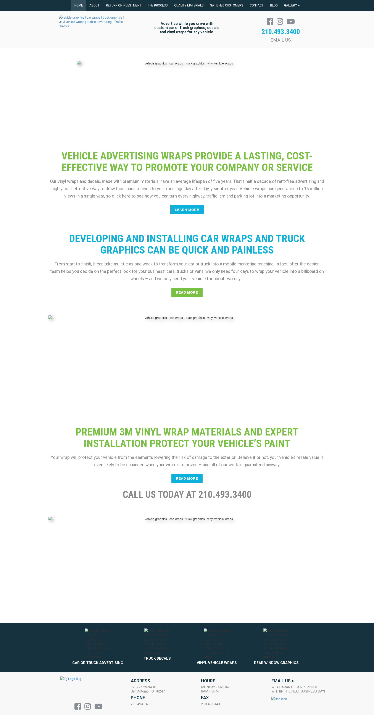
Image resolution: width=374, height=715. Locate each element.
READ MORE (187, 292)
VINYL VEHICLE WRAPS (217, 662)
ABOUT (94, 5)
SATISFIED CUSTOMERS (226, 5)
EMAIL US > (282, 680)
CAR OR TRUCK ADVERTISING (97, 662)
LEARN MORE (187, 210)
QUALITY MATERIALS (189, 5)
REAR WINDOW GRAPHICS (276, 662)
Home (78, 5)
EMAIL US (281, 40)
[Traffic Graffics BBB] (299, 702)
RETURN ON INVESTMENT (123, 5)
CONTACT (257, 5)
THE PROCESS (158, 5)
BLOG (274, 5)
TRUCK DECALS (157, 658)
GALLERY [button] (291, 5)
